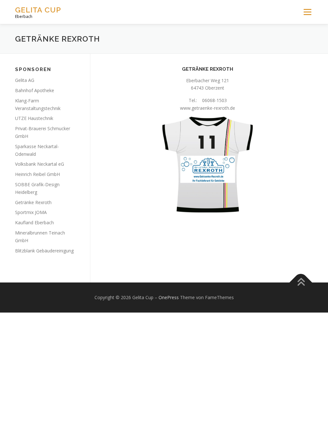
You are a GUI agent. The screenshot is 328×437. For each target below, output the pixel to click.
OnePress (169, 297)
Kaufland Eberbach (34, 222)
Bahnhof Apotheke (34, 90)
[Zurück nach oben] (301, 282)
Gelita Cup (38, 9)
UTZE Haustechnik (34, 118)
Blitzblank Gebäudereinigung (44, 251)
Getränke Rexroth (33, 202)
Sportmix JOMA (31, 212)
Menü (307, 12)
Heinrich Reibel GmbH (37, 174)
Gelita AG (24, 80)
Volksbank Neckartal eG (39, 164)
